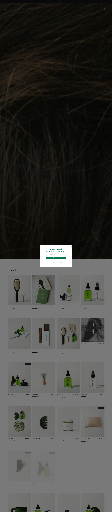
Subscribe (56, 258)
